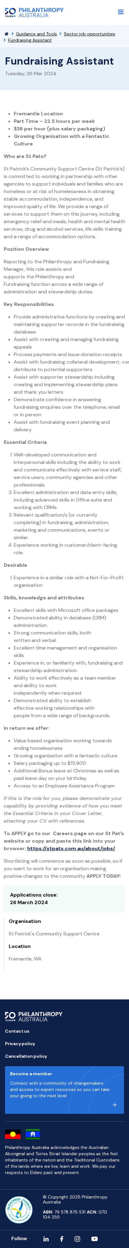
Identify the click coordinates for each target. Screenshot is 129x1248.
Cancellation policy (26, 1056)
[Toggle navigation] (121, 12)
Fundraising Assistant (30, 40)
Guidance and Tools (36, 34)
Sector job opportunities (89, 34)
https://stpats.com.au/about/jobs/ (71, 848)
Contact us (17, 1031)
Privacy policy (20, 1043)
